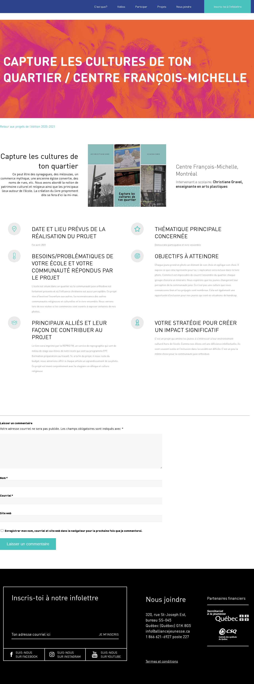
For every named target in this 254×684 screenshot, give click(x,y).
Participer (141, 6)
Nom (4, 478)
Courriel (6, 495)
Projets (161, 6)
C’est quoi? (100, 6)
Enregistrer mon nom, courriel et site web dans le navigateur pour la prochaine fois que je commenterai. (73, 530)
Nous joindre (183, 6)
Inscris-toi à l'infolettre (227, 6)
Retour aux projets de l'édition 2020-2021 (27, 126)
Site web (5, 513)
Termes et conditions (162, 661)
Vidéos (121, 6)
